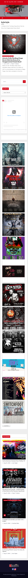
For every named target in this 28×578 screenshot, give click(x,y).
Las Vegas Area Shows (8, 470)
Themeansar (13, 575)
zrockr (14, 129)
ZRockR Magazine (7, 129)
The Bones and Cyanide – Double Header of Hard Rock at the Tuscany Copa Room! (13, 490)
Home (2, 24)
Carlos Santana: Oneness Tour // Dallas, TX (13, 461)
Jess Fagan (15, 463)
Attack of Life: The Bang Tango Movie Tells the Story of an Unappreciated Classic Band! (12, 60)
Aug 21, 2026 (7, 553)
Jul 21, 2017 (7, 63)
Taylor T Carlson (15, 63)
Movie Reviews (5, 56)
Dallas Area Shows (7, 441)
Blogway (22, 574)
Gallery (14, 441)
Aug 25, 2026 (7, 463)
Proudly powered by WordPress (9, 574)
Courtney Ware (15, 523)
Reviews (11, 56)
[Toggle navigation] (26, 18)
